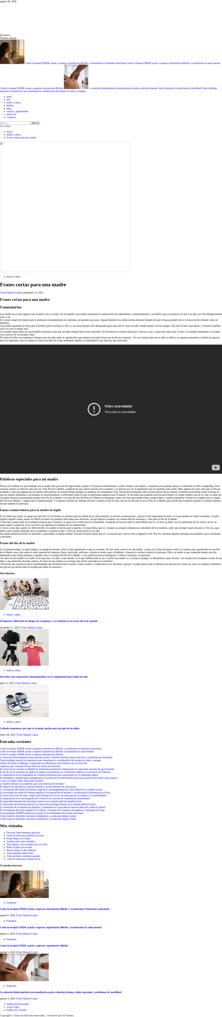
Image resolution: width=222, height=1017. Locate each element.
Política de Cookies (16, 1010)
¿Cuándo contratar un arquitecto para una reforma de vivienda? (32, 783)
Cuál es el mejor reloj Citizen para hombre (21, 780)
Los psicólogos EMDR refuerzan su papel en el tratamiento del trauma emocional (41, 813)
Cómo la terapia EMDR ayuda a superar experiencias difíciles (32, 88)
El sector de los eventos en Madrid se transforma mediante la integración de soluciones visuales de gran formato (57, 769)
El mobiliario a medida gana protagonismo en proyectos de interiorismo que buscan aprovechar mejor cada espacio (58, 777)
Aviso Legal (13, 1007)
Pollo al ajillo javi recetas (19, 847)
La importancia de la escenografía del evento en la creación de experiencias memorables (45, 798)
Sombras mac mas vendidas (21, 841)
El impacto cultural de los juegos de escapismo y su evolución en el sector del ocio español (48, 621)
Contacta (11, 117)
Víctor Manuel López (11, 292)
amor (9, 96)
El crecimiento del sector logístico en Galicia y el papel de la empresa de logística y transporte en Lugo (52, 810)
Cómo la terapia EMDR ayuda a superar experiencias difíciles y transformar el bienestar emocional (76, 63)
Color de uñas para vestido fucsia (23, 859)
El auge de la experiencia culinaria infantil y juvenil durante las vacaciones (38, 786)
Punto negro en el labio (18, 838)
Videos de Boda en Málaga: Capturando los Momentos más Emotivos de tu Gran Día (43, 763)
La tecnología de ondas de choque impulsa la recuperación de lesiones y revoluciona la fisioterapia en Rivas (55, 792)
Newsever (52, 1015)
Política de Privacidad (18, 1004)
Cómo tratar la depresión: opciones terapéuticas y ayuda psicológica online (38, 816)
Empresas (11, 902)
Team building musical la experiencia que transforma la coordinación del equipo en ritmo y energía (50, 760)
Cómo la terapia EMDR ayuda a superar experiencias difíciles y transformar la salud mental (173, 63)
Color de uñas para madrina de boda (25, 835)
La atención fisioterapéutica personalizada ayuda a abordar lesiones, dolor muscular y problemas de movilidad (145, 88)
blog (9, 108)
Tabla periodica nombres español (23, 856)
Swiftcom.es (24, 18)
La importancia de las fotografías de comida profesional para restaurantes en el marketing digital (49, 775)
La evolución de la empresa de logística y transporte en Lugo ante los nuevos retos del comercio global (52, 807)
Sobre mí (11, 114)
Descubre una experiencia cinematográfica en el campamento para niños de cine (44, 676)
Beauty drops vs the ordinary (21, 850)
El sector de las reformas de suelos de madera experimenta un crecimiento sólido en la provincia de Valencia (55, 772)
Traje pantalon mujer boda (20, 853)
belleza (10, 105)
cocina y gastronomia (17, 111)
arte (8, 99)
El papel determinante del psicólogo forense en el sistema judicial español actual (41, 801)
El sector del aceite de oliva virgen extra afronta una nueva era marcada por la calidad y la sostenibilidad (53, 795)
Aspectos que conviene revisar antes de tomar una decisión (30, 766)
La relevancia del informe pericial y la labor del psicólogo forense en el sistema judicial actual (47, 804)
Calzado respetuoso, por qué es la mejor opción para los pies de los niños (39, 728)
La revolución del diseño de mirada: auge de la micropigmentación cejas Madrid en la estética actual (51, 789)
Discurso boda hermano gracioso (23, 832)
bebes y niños (13, 102)
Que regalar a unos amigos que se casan (27, 844)
